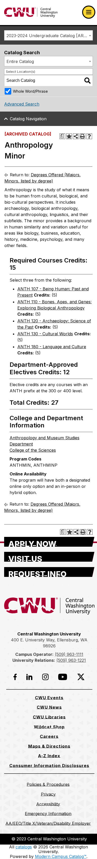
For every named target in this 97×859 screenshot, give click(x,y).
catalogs (24, 846)
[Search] (87, 80)
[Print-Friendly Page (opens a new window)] (82, 136)
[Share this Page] (76, 136)
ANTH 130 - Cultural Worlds (45, 333)
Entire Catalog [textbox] (20, 61)
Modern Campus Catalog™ (60, 856)
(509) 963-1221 (71, 660)
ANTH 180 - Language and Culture (51, 346)
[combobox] (48, 35)
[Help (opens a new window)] (89, 136)
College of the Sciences (33, 450)
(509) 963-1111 (69, 654)
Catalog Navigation (28, 118)
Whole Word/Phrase (30, 91)
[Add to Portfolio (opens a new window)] (69, 136)
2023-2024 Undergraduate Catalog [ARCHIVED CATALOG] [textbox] (49, 35)
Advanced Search (21, 104)
